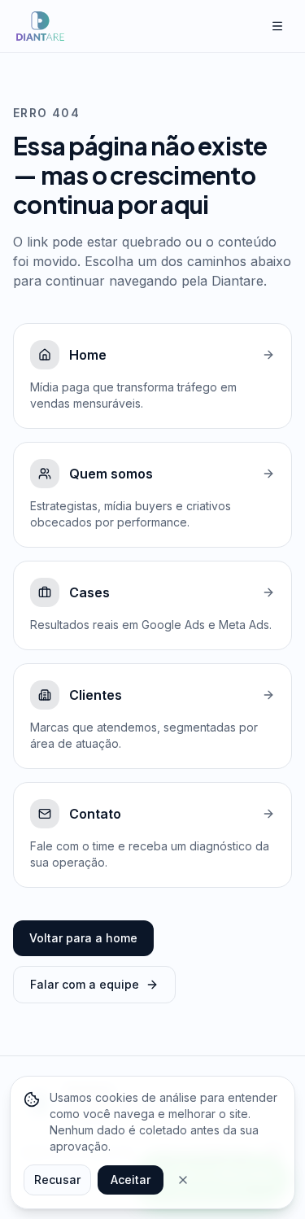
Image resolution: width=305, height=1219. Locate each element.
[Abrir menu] (277, 26)
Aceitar (130, 1179)
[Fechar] (183, 1180)
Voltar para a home (83, 938)
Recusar (57, 1179)
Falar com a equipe (84, 984)
